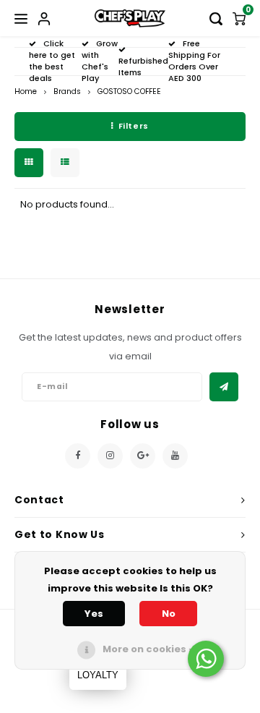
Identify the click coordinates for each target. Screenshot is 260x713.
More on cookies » (148, 649)
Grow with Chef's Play (100, 60)
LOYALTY (97, 675)
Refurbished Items (143, 66)
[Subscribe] (223, 386)
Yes (93, 613)
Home (25, 91)
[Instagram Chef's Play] (110, 456)
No (169, 613)
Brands (67, 91)
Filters (133, 126)
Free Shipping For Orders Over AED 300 (194, 60)
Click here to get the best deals (52, 60)
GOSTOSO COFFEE (129, 91)
